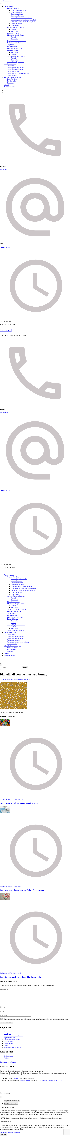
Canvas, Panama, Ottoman (16, 27)
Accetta (3, 1135)
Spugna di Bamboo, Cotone (16, 41)
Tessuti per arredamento (15, 69)
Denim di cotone (16, 23)
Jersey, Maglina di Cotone (16, 56)
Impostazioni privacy (11, 1101)
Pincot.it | (6, 330)
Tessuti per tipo (9, 6)
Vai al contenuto (5, 1)
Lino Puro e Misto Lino (15, 48)
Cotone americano (17, 14)
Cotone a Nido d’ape (14, 43)
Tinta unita (14, 39)
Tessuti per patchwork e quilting (18, 73)
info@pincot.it (5, 247)
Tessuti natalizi (12, 75)
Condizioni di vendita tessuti (13, 1036)
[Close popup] (0, 1097)
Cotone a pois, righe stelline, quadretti (23, 20)
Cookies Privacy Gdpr (55, 1080)
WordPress (43, 1080)
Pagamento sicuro (9, 1038)
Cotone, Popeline (13, 8)
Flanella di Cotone (13, 33)
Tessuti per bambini (13, 71)
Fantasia (13, 54)
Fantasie (13, 29)
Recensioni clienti (9, 87)
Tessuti (6, 1032)
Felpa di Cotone (12, 50)
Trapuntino (10, 45)
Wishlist (6, 1058)
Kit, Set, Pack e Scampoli (12, 77)
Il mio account (8, 1056)
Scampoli (10, 83)
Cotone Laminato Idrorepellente (21, 18)
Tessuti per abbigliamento (15, 67)
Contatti (6, 1045)
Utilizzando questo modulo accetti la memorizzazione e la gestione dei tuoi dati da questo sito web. (35, 1019)
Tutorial (6, 85)
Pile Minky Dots (12, 46)
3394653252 (4, 170)
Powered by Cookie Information (10, 1132)
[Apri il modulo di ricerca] (0, 664)
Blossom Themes (24, 1080)
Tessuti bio (10, 66)
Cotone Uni (15, 25)
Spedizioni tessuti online (12, 1039)
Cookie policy (8, 1043)
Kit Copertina (11, 81)
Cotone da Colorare (17, 16)
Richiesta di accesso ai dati (13, 1047)
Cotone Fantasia (16, 12)
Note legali (7, 1034)
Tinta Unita (14, 31)
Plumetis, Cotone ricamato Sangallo (23, 22)
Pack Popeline (12, 79)
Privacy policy (8, 1041)
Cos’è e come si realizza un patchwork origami (19, 803)
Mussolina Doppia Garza (15, 35)
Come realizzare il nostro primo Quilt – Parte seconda (22, 890)
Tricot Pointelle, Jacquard (15, 62)
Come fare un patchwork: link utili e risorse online (21, 977)
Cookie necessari (10, 1103)
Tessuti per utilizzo (10, 64)
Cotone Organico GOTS (19, 10)
